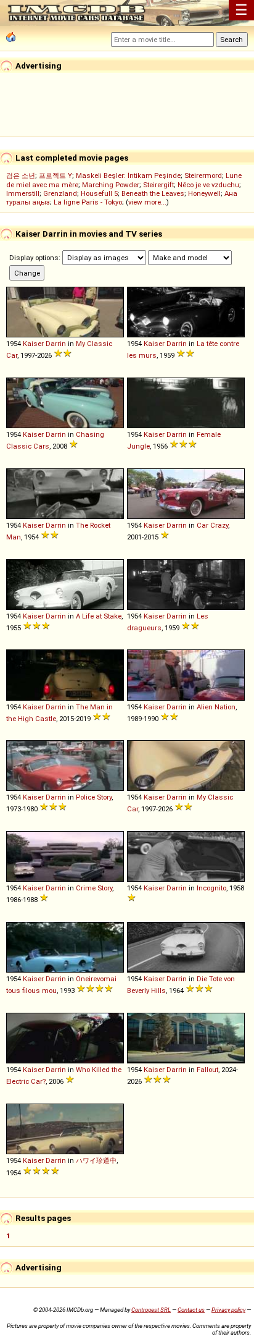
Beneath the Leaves (152, 193)
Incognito (211, 888)
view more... (147, 202)
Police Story (94, 797)
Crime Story (94, 888)
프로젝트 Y (55, 175)
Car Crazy (212, 525)
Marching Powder (110, 184)
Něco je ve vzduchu (208, 184)
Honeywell (204, 193)
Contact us (191, 1309)
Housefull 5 (99, 193)
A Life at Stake (98, 616)
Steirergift (158, 184)
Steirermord (203, 175)
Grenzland (60, 193)
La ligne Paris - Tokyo (88, 202)
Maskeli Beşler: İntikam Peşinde (128, 175)
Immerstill (22, 193)
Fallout (207, 1069)
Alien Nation (216, 707)
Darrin (56, 343)
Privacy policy (228, 1309)
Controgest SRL (151, 1309)
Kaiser (33, 343)
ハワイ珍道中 (96, 1160)
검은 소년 (20, 175)
